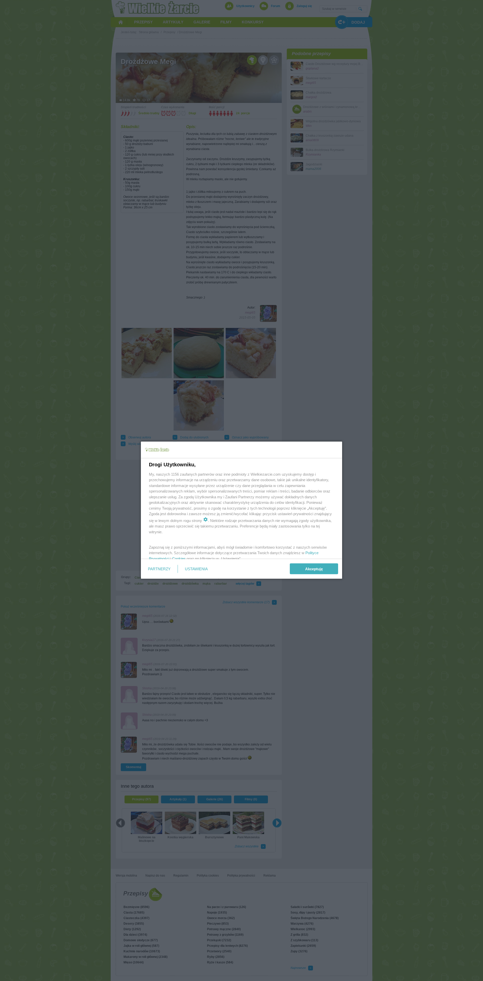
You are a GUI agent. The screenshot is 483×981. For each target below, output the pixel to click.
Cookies (179, 558)
